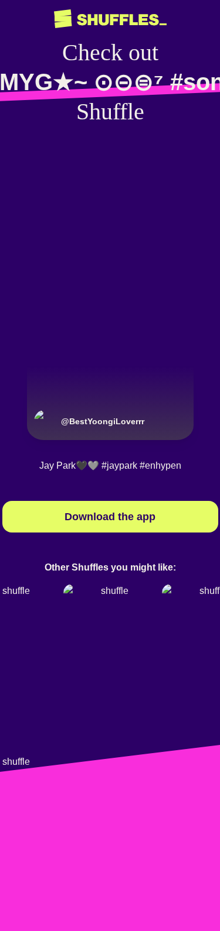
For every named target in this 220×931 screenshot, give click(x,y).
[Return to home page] (110, 19)
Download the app (110, 517)
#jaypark (119, 465)
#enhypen (160, 465)
